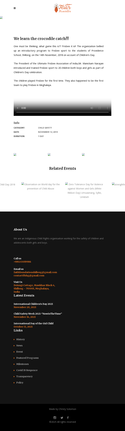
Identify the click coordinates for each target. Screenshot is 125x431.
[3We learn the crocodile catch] (83, 155)
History (20, 339)
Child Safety (45, 127)
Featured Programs (27, 357)
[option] (41, 186)
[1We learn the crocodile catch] (15, 155)
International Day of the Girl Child (33, 323)
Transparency (24, 376)
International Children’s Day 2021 (33, 303)
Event (19, 351)
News (19, 345)
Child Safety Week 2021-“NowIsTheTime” (38, 313)
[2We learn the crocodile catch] (49, 155)
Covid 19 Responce (26, 370)
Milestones (22, 364)
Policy (19, 382)
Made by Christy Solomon (62, 409)
